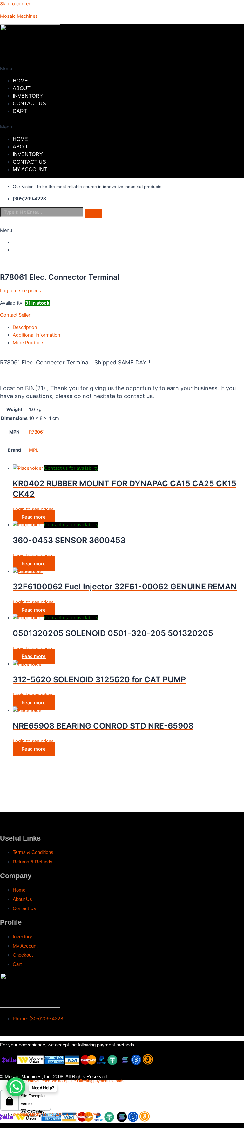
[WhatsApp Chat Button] (15, 1086)
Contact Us (29, 103)
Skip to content (16, 4)
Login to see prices (20, 290)
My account (30, 169)
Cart (20, 111)
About (21, 88)
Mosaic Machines (19, 16)
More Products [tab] (28, 342)
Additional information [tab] (36, 335)
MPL (33, 450)
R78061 (37, 432)
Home (20, 80)
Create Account (36, 249)
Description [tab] (25, 327)
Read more (34, 517)
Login (20, 242)
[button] (91, 68)
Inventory (28, 96)
